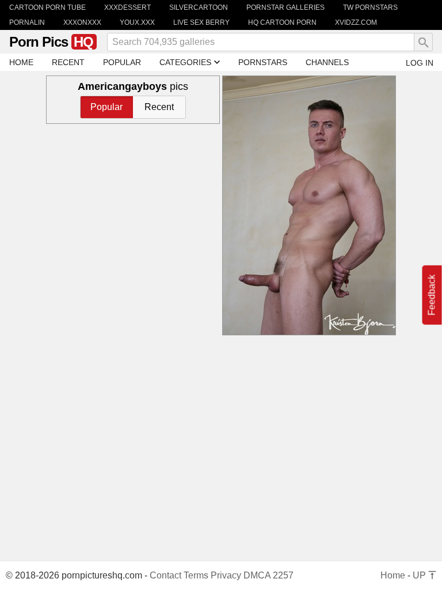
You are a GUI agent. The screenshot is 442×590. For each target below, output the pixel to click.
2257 (283, 575)
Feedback (432, 295)
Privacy (226, 575)
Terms (196, 575)
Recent (159, 107)
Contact (165, 575)
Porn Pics (51, 42)
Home (392, 575)
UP (420, 575)
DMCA (256, 575)
